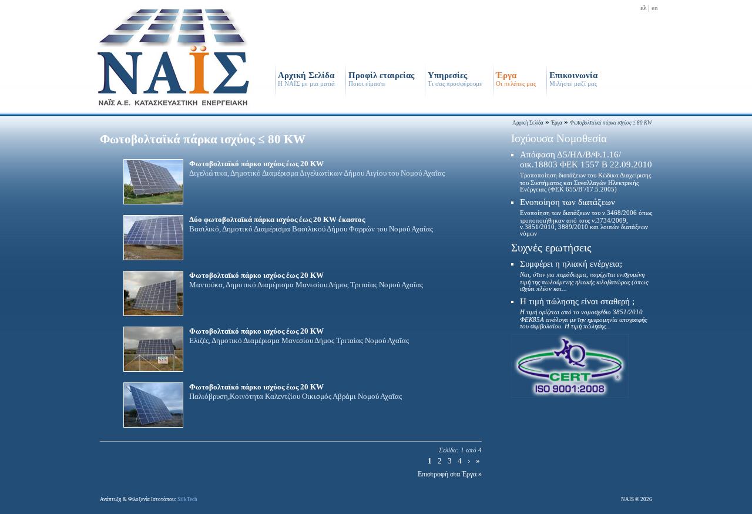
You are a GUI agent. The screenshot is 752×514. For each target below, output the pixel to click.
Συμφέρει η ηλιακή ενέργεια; (584, 275)
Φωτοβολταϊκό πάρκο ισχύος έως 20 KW (317, 168)
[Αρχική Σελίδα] (173, 109)
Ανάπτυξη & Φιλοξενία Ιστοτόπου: (148, 499)
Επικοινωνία (573, 78)
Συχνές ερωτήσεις (551, 247)
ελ (643, 8)
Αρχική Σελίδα (306, 78)
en (655, 8)
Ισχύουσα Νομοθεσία (559, 138)
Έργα (516, 78)
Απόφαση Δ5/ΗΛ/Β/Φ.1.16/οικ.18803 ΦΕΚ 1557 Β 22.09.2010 (586, 171)
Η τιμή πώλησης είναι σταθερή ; (583, 313)
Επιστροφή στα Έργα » (450, 474)
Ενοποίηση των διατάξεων (586, 217)
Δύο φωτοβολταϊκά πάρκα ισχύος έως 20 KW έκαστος (311, 224)
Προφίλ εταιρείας (381, 78)
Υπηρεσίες (455, 78)
